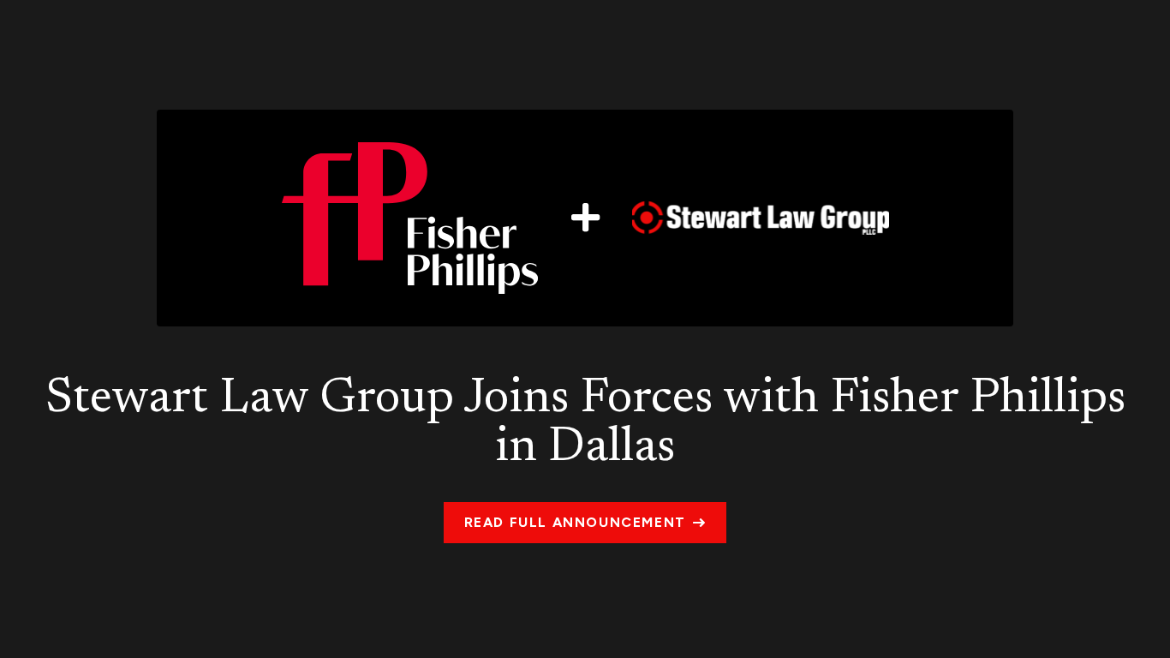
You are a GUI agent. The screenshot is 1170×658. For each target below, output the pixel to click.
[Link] (585, 218)
